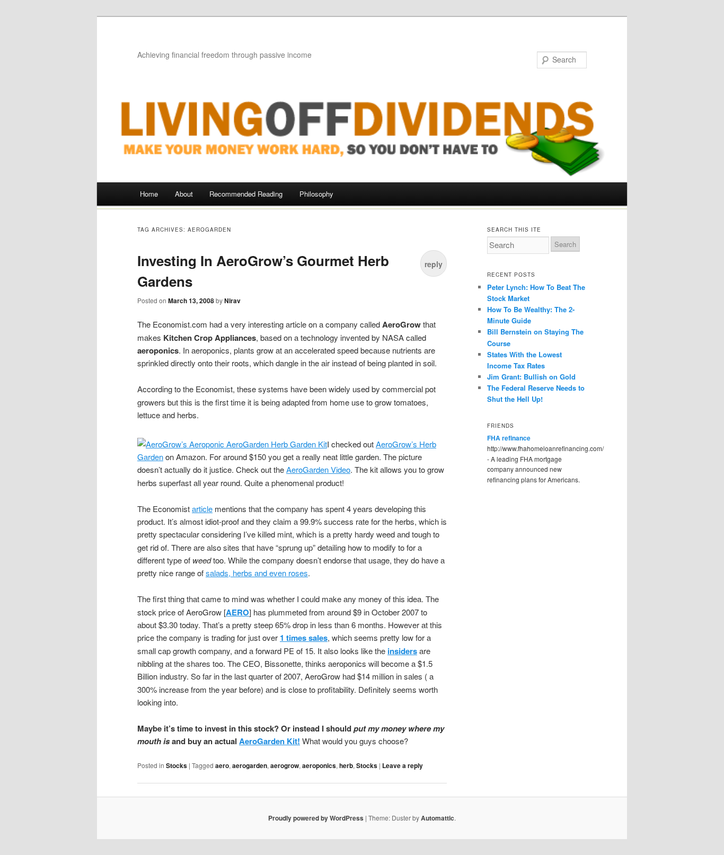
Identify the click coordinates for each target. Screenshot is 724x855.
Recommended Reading (245, 194)
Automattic (437, 818)
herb (346, 765)
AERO (237, 612)
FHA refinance (509, 438)
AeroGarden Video (318, 469)
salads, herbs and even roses (257, 572)
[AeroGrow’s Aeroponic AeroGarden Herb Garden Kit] (232, 443)
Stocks (176, 765)
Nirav (232, 300)
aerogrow (284, 765)
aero (222, 765)
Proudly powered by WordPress (316, 818)
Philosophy (316, 194)
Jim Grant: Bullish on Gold (531, 377)
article (202, 508)
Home (149, 194)
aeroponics (319, 765)
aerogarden (249, 765)
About (184, 194)
